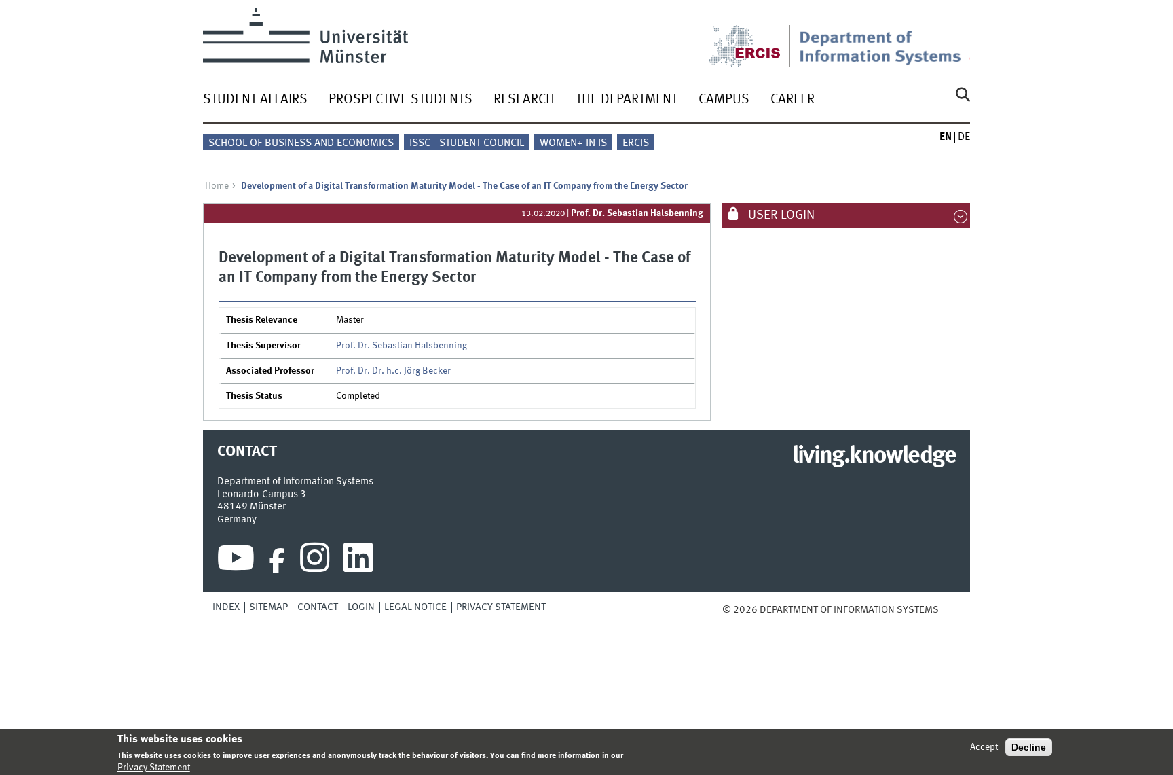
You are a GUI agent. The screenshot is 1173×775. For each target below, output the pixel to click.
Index (226, 607)
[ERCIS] (754, 37)
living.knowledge (874, 456)
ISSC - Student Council (466, 143)
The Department (626, 100)
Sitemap (268, 607)
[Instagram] (314, 561)
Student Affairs (255, 100)
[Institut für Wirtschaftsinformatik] (884, 37)
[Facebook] (277, 561)
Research (524, 100)
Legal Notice (415, 607)
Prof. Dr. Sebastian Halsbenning (637, 213)
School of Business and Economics (301, 143)
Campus (724, 100)
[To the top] (948, 610)
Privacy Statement (501, 607)
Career (792, 100)
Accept (984, 747)
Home (217, 186)
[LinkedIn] (358, 561)
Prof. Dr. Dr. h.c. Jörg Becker (393, 371)
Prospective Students (400, 100)
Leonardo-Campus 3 (261, 494)
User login (780, 215)
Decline (1028, 747)
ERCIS (635, 143)
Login (361, 607)
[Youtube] (236, 561)
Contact (317, 607)
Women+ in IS (573, 143)
